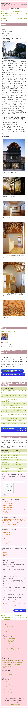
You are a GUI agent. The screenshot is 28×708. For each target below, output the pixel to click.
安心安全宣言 (6, 15)
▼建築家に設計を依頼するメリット (12, 371)
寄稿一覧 (5, 651)
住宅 (3, 520)
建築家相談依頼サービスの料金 (9, 462)
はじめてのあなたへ (7, 503)
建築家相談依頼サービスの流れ (9, 455)
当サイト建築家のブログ (9, 641)
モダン (24, 522)
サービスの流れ (6, 534)
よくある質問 (6, 554)
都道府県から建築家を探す (9, 638)
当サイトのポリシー (8, 683)
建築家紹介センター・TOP (7, 12)
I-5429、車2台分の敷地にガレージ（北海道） (13, 418)
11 (19, 603)
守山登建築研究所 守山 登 (8, 331)
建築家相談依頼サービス (8, 532)
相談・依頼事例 (15, 617)
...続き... (4, 667)
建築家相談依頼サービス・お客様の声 (11, 460)
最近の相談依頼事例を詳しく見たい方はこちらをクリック (14, 429)
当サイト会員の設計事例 (9, 640)
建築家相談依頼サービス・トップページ (12, 452)
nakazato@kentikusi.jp (16, 704)
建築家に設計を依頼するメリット (11, 505)
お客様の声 (7, 13)
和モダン (20, 522)
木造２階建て (10, 522)
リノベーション (12, 524)
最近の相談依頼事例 (7, 542)
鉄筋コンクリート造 (19, 664)
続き (25, 525)
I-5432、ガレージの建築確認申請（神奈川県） (13, 407)
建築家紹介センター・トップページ (11, 501)
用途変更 (9, 666)
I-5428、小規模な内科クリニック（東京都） (13, 420)
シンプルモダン (19, 520)
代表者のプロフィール (8, 681)
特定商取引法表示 (7, 689)
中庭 (8, 524)
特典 (4, 536)
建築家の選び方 (6, 513)
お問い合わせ (6, 544)
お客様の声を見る (20, 610)
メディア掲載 (6, 691)
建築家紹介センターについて (10, 686)
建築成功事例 (6, 629)
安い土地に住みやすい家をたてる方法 (12, 650)
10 (16, 603)
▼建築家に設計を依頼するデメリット (13, 374)
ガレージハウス (19, 662)
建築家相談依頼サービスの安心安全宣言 (12, 471)
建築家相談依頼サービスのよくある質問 (12, 469)
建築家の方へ (7, 672)
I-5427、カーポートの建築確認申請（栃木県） (13, 423)
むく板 (16, 522)
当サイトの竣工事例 (8, 645)
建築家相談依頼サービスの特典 (9, 457)
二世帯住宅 (12, 662)
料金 (20, 13)
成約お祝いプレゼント (8, 631)
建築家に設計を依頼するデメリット (11, 507)
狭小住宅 (21, 660)
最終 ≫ (14, 605)
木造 (6, 520)
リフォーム (4, 662)
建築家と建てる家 (6, 660)
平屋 (12, 666)
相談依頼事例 (14, 13)
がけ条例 (4, 666)
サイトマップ (14, 619)
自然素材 (11, 520)
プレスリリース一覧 (8, 693)
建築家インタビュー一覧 (9, 646)
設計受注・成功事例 (8, 674)
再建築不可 (12, 664)
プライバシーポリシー (8, 684)
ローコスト (4, 524)
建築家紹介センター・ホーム (9, 19)
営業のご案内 (6, 688)
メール (4, 480)
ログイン (12, 15)
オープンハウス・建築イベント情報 (11, 648)
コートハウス (17, 666)
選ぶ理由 (5, 552)
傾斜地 (16, 660)
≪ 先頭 (13, 601)
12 (21, 603)
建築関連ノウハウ (7, 643)
